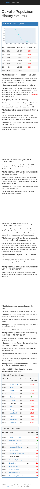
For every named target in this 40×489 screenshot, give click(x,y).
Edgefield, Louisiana (15, 440)
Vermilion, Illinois (14, 466)
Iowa (8, 3)
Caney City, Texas (15, 437)
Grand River (14, 384)
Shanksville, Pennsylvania (17, 460)
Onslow (12, 394)
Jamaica (12, 387)
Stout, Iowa (12, 463)
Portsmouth (13, 419)
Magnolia (13, 422)
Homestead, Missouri (16, 447)
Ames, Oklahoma (14, 469)
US (3, 3)
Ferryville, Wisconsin (15, 444)
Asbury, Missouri (14, 472)
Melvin (12, 390)
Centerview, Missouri (16, 476)
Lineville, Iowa (13, 450)
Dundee (12, 397)
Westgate (13, 410)
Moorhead (13, 413)
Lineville (12, 400)
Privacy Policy (6, 487)
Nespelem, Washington (16, 453)
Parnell (12, 416)
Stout (11, 406)
